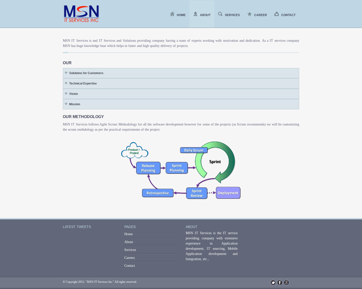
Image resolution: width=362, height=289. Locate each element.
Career (260, 15)
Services (232, 15)
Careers (129, 258)
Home (181, 15)
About (205, 15)
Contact (288, 15)
